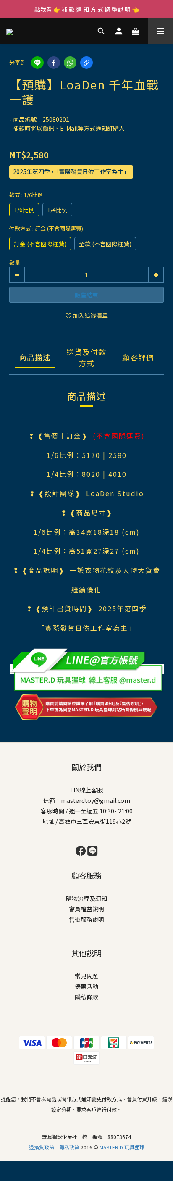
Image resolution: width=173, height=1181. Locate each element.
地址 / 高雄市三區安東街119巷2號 (86, 821)
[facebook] (53, 62)
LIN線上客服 (86, 790)
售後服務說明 (86, 919)
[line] (37, 62)
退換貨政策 (41, 1147)
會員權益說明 (86, 909)
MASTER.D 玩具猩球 (122, 1147)
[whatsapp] (70, 62)
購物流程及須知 (86, 898)
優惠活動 (86, 986)
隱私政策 (70, 1147)
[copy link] (86, 62)
